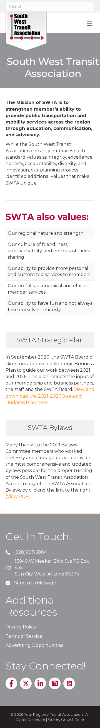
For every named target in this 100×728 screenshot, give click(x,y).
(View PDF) (18, 496)
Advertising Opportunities (34, 645)
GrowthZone (72, 719)
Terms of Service (24, 636)
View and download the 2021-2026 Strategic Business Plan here (50, 396)
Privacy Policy (21, 627)
